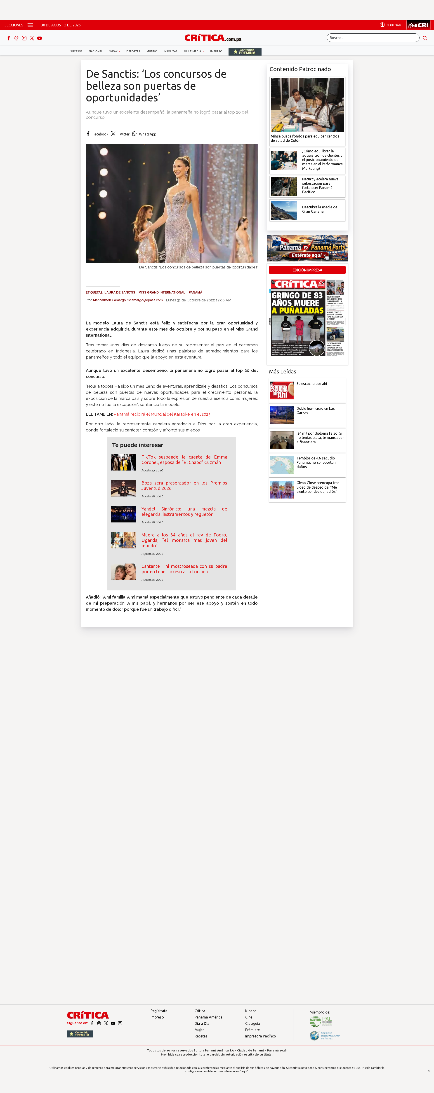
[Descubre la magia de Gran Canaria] (284, 210)
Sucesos (76, 51)
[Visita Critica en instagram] (120, 1023)
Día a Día (202, 1023)
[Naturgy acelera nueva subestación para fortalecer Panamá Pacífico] (284, 186)
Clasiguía (252, 1023)
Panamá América (208, 1017)
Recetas (201, 1036)
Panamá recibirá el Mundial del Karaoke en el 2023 (162, 414)
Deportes (133, 51)
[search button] (425, 37)
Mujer (199, 1030)
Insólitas (170, 51)
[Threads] (17, 38)
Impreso (216, 51)
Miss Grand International (162, 292)
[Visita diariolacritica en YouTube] (113, 1023)
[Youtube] (39, 38)
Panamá (195, 292)
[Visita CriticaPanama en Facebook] (92, 1023)
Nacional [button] (96, 51)
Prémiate (252, 1030)
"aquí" (244, 1071)
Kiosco (251, 1011)
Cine (248, 1017)
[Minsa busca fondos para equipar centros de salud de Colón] (307, 105)
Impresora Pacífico (260, 1036)
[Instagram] (24, 38)
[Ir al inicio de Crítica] (215, 37)
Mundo (151, 51)
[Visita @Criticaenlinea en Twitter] (99, 1023)
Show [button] (113, 51)
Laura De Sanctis (119, 292)
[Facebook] (9, 38)
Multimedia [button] (193, 51)
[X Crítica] (32, 38)
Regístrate (159, 1011)
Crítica (200, 1011)
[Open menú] (30, 25)
